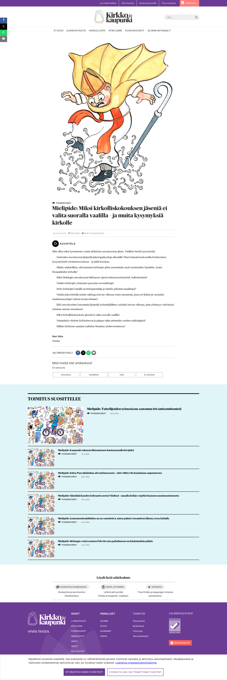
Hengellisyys (77, 636)
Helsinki (104, 621)
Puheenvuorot (78, 631)
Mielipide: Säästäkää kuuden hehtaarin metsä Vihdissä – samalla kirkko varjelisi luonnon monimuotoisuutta (118, 496)
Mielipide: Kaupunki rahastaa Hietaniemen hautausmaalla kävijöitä (96, 450)
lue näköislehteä (179, 613)
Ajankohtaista (78, 621)
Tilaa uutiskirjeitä (140, 636)
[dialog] (113, 667)
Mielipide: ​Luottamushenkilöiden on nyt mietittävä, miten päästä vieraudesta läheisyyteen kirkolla (113, 518)
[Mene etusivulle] (47, 618)
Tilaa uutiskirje (168, 3)
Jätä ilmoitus (127, 3)
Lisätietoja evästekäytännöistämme (136, 662)
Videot (74, 646)
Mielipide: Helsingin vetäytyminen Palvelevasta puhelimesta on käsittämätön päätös (105, 541)
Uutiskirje (157, 586)
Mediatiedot (138, 626)
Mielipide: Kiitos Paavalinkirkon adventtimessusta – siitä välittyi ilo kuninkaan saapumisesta (110, 473)
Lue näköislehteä (108, 3)
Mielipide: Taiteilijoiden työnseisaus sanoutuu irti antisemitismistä (134, 409)
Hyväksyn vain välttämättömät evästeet (135, 672)
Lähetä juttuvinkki (148, 3)
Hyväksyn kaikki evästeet (84, 672)
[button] (78, 353)
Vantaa (103, 636)
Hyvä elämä (76, 626)
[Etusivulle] (113, 17)
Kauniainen (105, 631)
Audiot (74, 641)
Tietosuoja (138, 631)
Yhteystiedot (139, 621)
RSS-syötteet (78, 651)
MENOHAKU (191, 3)
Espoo (103, 626)
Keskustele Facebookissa (74, 586)
